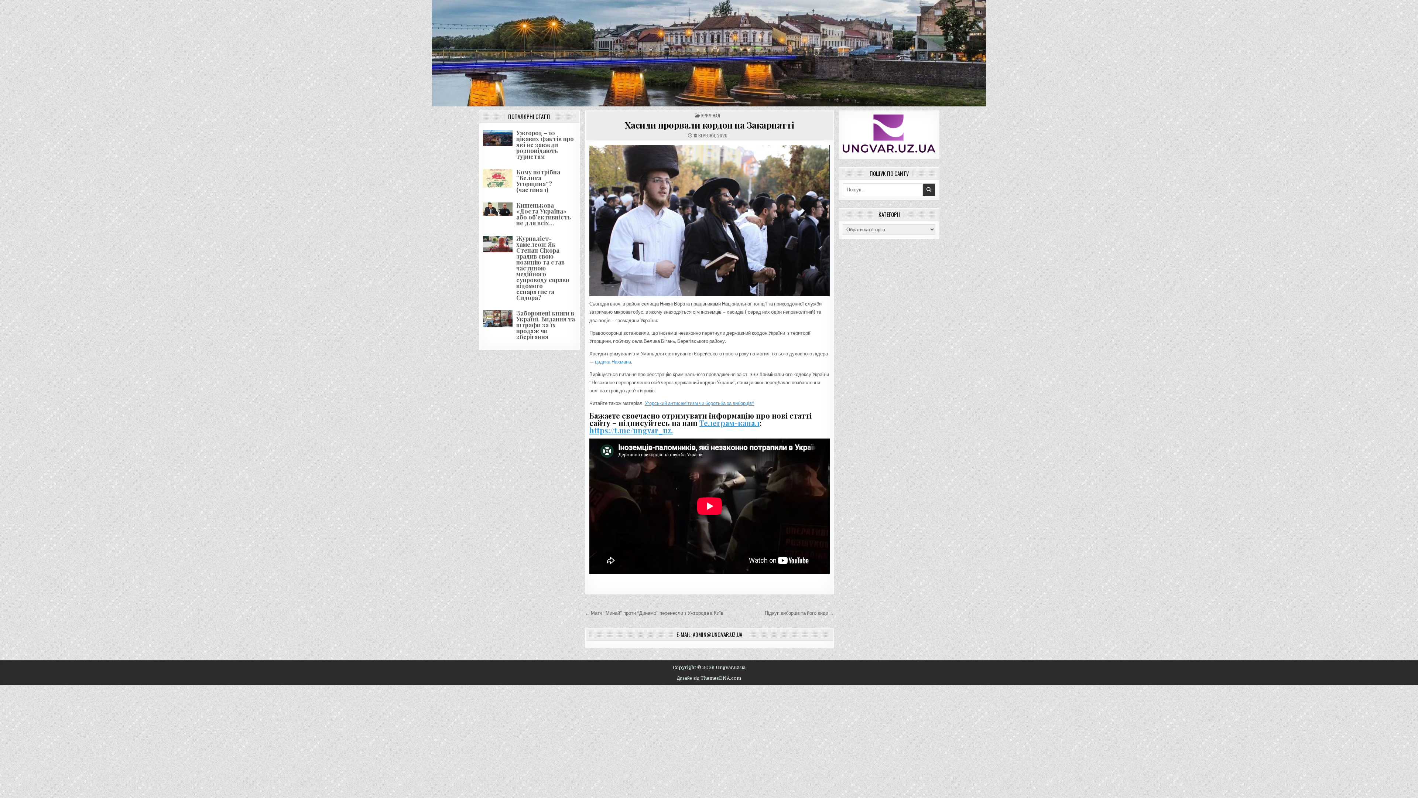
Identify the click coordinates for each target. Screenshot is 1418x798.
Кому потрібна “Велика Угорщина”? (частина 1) (538, 181)
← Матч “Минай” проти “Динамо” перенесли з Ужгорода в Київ (654, 613)
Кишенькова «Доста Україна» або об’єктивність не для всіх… (543, 214)
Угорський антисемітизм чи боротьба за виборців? (699, 403)
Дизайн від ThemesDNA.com (709, 678)
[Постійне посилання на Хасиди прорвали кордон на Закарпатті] (709, 220)
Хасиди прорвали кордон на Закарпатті (709, 125)
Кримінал (710, 115)
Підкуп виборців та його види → (799, 613)
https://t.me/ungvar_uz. (631, 430)
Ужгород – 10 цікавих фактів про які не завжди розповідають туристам (545, 144)
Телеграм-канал (729, 423)
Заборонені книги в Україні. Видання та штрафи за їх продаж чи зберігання (545, 325)
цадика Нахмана (613, 362)
